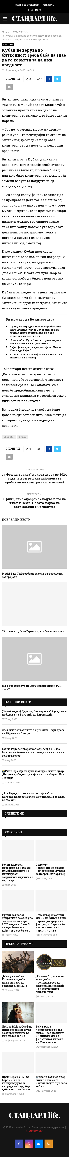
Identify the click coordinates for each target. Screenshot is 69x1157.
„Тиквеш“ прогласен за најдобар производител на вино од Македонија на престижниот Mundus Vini (50, 984)
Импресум (48, 4)
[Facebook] (19, 1144)
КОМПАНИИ (8, 44)
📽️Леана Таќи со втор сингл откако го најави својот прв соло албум (51, 1081)
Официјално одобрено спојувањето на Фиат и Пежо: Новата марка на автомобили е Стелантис (34, 503)
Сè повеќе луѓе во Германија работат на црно (33, 631)
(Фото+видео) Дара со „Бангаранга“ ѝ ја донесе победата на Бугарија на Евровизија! (34, 712)
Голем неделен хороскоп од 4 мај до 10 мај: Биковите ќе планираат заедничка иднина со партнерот (33, 752)
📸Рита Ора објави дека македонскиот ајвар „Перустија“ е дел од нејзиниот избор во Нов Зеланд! (33, 774)
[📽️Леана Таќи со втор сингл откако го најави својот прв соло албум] (51, 1062)
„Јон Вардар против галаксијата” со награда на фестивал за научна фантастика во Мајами (33, 797)
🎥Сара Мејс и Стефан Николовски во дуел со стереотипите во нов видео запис (17, 1031)
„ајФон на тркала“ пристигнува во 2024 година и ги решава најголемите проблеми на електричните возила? (34, 478)
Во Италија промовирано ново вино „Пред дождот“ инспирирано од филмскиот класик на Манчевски (50, 1034)
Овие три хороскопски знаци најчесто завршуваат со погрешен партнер (51, 869)
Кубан (22, 437)
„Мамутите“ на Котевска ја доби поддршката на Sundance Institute (14, 980)
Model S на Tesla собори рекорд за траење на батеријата (32, 575)
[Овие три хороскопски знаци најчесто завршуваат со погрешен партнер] (51, 850)
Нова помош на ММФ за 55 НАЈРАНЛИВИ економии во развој (37, 356)
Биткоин (9, 437)
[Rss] (49, 1144)
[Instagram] (29, 1144)
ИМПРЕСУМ (34, 1131)
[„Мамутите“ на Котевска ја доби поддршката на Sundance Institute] (18, 962)
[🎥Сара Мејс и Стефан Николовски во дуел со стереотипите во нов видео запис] (18, 1012)
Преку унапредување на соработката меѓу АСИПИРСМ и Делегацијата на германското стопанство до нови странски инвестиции (35, 331)
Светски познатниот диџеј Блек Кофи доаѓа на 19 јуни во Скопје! (33, 731)
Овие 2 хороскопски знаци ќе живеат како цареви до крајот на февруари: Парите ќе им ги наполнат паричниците (51, 922)
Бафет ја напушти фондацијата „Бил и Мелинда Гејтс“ (35, 349)
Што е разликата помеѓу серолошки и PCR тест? (31, 687)
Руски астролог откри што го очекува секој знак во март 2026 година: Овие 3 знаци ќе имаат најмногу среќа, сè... (17, 922)
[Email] (39, 1144)
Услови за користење (27, 4)
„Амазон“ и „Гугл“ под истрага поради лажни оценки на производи (35, 342)
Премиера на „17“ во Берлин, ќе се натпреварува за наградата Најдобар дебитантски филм (16, 1083)
